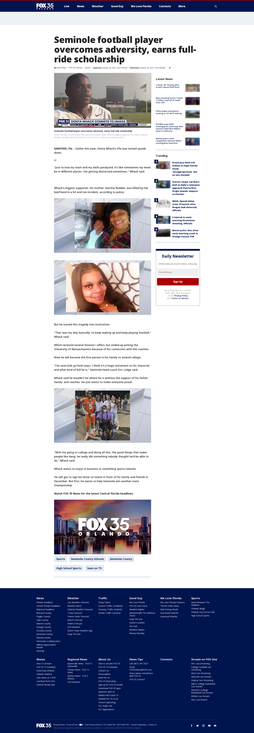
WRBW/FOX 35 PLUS (108, 698)
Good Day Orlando (45, 670)
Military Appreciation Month (46, 646)
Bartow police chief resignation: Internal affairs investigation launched (169, 140)
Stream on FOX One (204, 659)
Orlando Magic (198, 608)
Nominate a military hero (48, 641)
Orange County (43, 627)
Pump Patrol (104, 602)
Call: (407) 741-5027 (138, 663)
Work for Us (104, 677)
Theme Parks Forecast (78, 616)
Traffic (102, 598)
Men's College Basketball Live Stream (203, 685)
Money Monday (136, 633)
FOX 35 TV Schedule (46, 667)
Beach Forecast (74, 620)
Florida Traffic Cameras (109, 613)
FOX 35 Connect (137, 679)
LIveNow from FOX (45, 681)
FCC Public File (105, 705)
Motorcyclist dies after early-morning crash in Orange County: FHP (185, 233)
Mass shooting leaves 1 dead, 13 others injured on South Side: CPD (169, 100)
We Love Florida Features (172, 602)
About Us (104, 659)
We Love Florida (137, 602)
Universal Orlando (168, 616)
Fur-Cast (133, 626)
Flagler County (43, 616)
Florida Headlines (44, 602)
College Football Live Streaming (201, 668)
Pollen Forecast (74, 623)
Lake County (42, 620)
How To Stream (44, 663)
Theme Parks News (169, 605)
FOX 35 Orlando (75, 67)
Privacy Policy (181, 295)
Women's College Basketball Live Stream (202, 691)
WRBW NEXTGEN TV (108, 695)
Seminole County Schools (87, 559)
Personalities (104, 674)
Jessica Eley (61, 67)
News (40, 598)
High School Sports (68, 568)
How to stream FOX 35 (109, 663)
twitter (197, 725)
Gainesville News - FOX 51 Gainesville (79, 665)
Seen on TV (94, 568)
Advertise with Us (106, 691)
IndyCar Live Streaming (202, 680)
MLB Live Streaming (200, 673)
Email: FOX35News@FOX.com (140, 668)
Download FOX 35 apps (109, 688)
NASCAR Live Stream (201, 676)
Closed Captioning (107, 702)
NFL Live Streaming (200, 663)
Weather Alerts (74, 605)
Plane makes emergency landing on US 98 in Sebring (169, 112)
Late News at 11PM (45, 677)
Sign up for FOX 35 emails (110, 684)
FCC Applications (106, 709)
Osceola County (44, 630)
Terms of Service (179, 298)
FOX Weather (73, 627)
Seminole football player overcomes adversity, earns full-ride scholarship (93, 131)
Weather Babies (136, 609)
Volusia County (43, 637)
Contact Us (103, 670)
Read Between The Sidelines (200, 603)
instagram (203, 725)
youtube (209, 725)
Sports (87, 67)
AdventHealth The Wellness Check (142, 614)
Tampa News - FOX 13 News (78, 671)
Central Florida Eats (45, 684)
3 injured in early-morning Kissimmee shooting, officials (183, 220)
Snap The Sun (74, 634)
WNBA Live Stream (200, 696)
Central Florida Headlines (48, 605)
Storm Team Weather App (79, 630)
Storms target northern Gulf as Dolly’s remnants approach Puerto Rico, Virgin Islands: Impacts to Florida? (186, 188)
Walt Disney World (169, 609)
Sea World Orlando (169, 613)
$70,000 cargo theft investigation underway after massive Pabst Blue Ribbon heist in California (169, 127)
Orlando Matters (44, 674)
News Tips (136, 659)
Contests (166, 659)
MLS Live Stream (199, 699)
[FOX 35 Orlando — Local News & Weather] (46, 6)
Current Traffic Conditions (110, 605)
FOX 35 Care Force (138, 605)
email (215, 725)
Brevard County (43, 613)
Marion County (43, 623)
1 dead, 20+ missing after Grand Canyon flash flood (167, 86)
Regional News (77, 659)
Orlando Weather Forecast (80, 609)
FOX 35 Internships (107, 681)
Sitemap (40, 650)
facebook (191, 725)
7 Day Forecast (74, 613)
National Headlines (45, 609)
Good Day (135, 598)
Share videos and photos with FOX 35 (141, 674)
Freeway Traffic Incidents (110, 609)
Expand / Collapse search (216, 6)
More (181, 6)
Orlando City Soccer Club (203, 612)
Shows (40, 659)
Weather (73, 598)
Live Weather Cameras (78, 602)
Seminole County (121, 559)
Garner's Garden (137, 622)
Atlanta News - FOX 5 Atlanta (77, 677)
